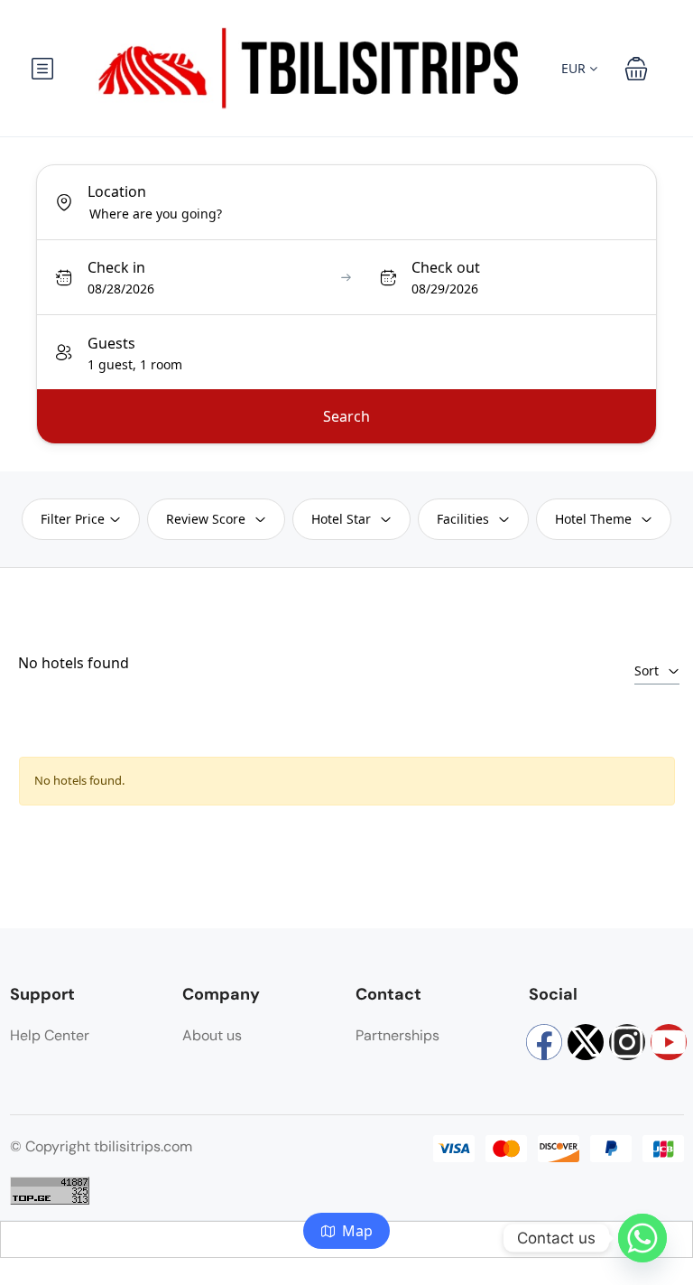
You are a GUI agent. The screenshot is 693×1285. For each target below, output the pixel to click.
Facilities (463, 518)
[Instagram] (627, 1042)
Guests (111, 343)
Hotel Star (341, 518)
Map (357, 1231)
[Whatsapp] (642, 1238)
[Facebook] (544, 1042)
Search (346, 416)
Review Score (205, 518)
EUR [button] (575, 68)
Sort (646, 670)
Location (117, 191)
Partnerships (397, 1035)
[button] (636, 68)
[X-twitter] (586, 1042)
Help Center (49, 1035)
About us (212, 1035)
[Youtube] (669, 1042)
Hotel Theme (593, 518)
